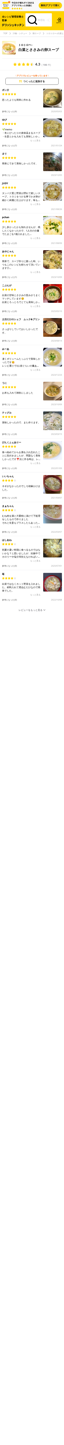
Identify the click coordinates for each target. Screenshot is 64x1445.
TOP (5, 33)
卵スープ (37, 33)
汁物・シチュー (20, 33)
